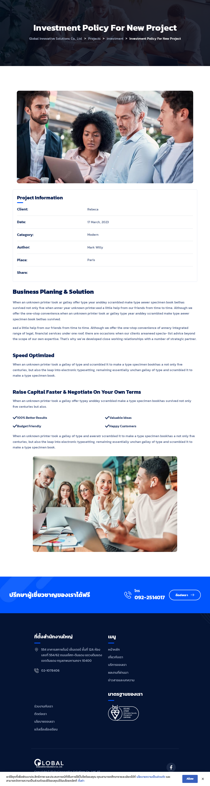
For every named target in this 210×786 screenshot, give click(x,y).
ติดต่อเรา (182, 595)
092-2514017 (150, 597)
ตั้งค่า (81, 781)
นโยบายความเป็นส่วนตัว (151, 777)
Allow (190, 779)
